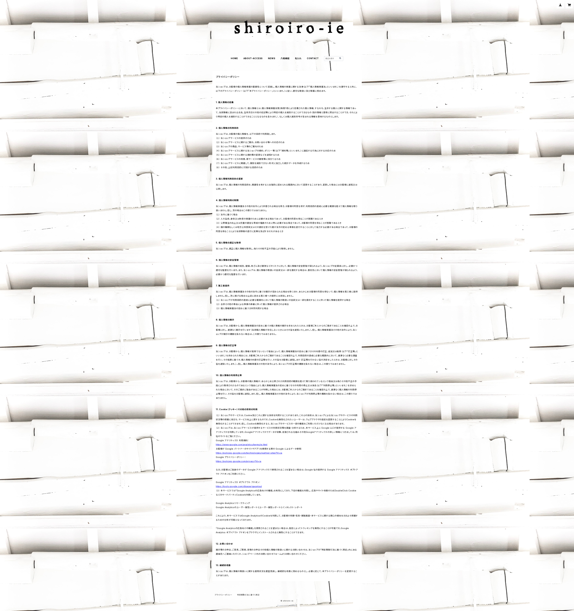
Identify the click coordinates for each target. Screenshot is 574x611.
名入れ (298, 58)
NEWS (271, 58)
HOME (234, 58)
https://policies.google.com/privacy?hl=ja (238, 461)
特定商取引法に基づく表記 (248, 595)
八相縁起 (285, 58)
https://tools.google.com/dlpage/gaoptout (239, 486)
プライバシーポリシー (223, 595)
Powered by (283, 605)
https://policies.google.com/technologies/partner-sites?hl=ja (249, 453)
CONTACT (313, 58)
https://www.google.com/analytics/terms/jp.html (241, 444)
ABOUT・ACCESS (253, 58)
